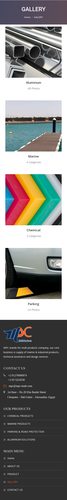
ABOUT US (13, 466)
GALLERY (12, 482)
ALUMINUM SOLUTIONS (21, 439)
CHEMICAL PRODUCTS (20, 415)
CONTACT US (15, 489)
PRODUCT (13, 474)
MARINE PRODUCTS (18, 423)
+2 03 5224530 (16, 379)
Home (27, 17)
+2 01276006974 (17, 375)
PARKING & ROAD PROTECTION (25, 431)
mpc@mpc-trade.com (20, 386)
